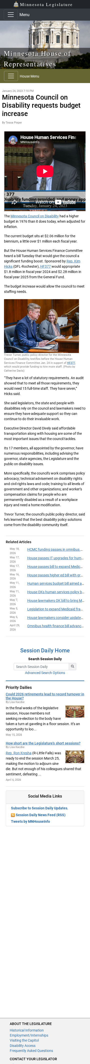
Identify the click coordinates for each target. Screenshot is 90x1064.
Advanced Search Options (45, 673)
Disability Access (23, 1046)
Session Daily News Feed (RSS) (41, 815)
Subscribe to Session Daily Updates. (39, 808)
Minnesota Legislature (46, 4)
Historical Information (27, 1030)
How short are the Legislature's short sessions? (43, 743)
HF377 (45, 266)
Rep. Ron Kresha (19, 753)
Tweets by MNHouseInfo (30, 821)
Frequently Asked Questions (31, 1051)
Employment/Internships (29, 1035)
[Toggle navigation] (11, 15)
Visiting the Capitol (24, 1040)
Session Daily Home (45, 650)
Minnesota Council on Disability (34, 216)
